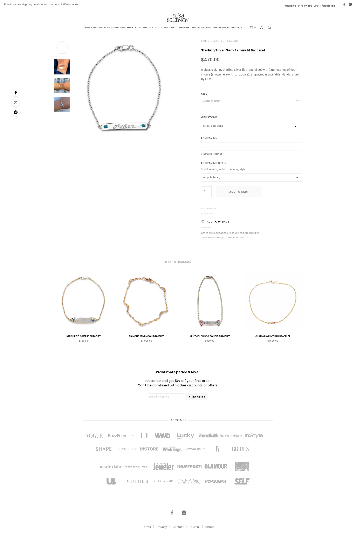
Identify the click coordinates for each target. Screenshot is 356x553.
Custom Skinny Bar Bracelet (272, 336)
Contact (178, 527)
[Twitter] (16, 102)
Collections (166, 27)
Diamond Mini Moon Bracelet (146, 336)
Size (204, 94)
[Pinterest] (16, 112)
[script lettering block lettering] (251, 177)
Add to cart (239, 192)
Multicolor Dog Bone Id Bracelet (210, 336)
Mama (229, 237)
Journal (194, 527)
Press (201, 27)
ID (223, 237)
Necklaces (134, 27)
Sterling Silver (211, 208)
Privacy (162, 527)
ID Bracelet (232, 41)
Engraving (214, 237)
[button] (253, 28)
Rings (108, 27)
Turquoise (211, 213)
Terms (146, 527)
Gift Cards (305, 5)
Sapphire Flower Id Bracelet (83, 336)
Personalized (187, 27)
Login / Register (324, 5)
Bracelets (149, 27)
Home (204, 41)
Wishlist (290, 5)
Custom (211, 27)
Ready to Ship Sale (230, 27)
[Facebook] (16, 92)
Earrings (119, 27)
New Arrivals (94, 27)
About (209, 527)
